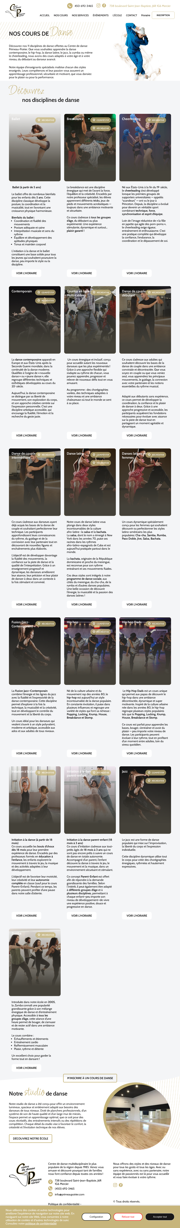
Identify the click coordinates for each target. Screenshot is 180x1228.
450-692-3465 (84, 6)
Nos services (80, 15)
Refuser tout (128, 1216)
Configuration (96, 1216)
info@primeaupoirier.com (69, 1194)
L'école (117, 15)
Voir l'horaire (26, 273)
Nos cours (61, 15)
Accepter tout (160, 1216)
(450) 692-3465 (65, 1188)
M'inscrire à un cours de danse (90, 1078)
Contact (131, 15)
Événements (100, 15)
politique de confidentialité (41, 1223)
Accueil (45, 15)
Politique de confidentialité (63, 1204)
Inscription (163, 15)
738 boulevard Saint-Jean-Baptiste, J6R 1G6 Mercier (140, 6)
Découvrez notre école (30, 1138)
